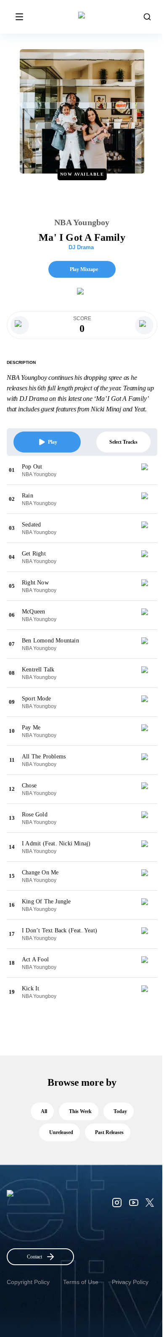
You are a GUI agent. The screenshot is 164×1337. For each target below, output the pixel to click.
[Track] (148, 470)
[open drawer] (19, 17)
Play (52, 442)
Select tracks (123, 442)
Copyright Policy (28, 1282)
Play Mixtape (84, 269)
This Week (80, 1111)
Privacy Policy (130, 1282)
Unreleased (61, 1132)
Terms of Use (80, 1282)
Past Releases (109, 1132)
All (44, 1111)
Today (120, 1111)
